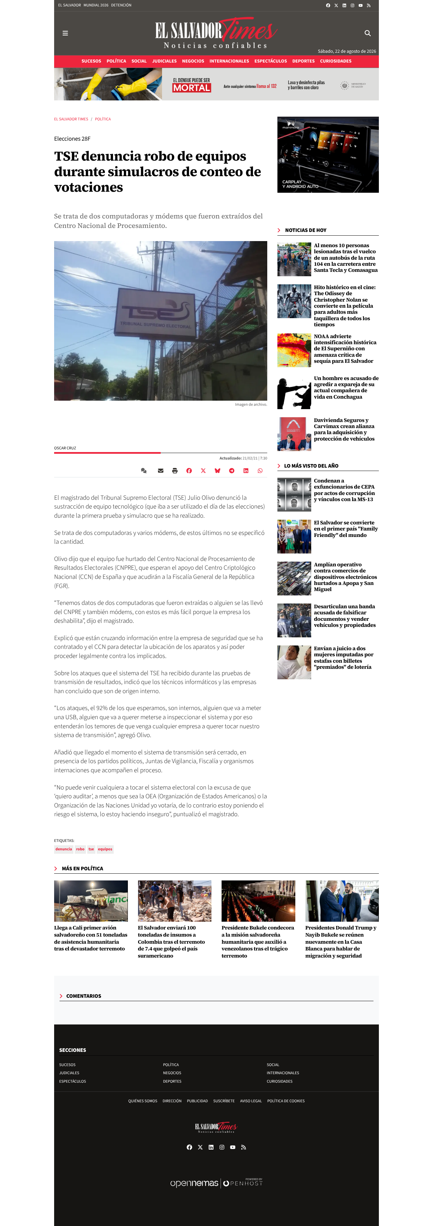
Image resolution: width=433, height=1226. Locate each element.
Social (273, 1065)
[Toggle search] (368, 33)
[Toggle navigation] (65, 33)
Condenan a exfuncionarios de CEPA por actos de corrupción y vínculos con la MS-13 (344, 490)
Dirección (172, 1101)
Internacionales (283, 1073)
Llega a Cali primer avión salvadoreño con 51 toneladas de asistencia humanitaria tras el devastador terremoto (90, 938)
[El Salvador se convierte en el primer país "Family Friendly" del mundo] (294, 536)
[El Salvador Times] (216, 33)
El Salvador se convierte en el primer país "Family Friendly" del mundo (346, 529)
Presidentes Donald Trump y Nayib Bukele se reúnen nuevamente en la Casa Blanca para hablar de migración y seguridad (341, 942)
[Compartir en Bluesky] (217, 470)
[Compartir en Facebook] (189, 470)
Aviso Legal (251, 1101)
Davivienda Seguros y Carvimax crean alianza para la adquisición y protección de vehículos (344, 430)
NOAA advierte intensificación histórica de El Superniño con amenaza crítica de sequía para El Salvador (345, 349)
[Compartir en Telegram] (232, 470)
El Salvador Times (71, 119)
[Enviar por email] (161, 470)
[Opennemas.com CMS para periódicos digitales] (216, 1190)
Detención (121, 5)
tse (91, 849)
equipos (105, 849)
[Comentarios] (145, 470)
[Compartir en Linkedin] (246, 470)
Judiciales (69, 1073)
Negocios (172, 1073)
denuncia (63, 849)
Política (103, 119)
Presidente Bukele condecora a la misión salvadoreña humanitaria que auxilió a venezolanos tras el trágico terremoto (258, 942)
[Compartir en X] (203, 470)
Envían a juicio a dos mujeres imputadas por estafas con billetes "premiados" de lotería (343, 658)
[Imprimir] (175, 470)
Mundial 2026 (96, 5)
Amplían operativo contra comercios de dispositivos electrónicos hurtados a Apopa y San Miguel (345, 577)
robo (80, 849)
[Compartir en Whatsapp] (260, 470)
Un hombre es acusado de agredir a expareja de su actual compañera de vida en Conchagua (346, 388)
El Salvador (69, 5)
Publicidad (197, 1101)
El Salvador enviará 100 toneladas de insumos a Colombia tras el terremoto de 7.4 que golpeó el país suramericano (171, 942)
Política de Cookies (286, 1101)
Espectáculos (72, 1081)
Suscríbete (224, 1101)
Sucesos (67, 1065)
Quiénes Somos (142, 1101)
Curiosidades (280, 1081)
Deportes (172, 1081)
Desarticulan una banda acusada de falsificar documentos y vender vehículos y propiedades (345, 616)
